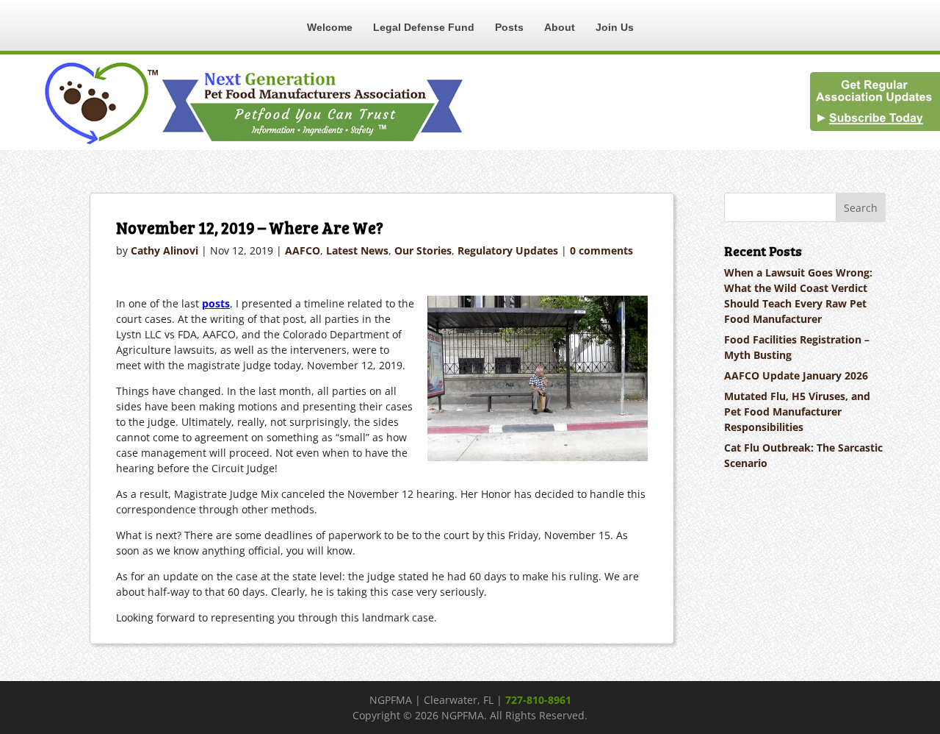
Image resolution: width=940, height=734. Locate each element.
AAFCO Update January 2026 (796, 375)
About (559, 27)
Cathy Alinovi (164, 250)
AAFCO (302, 250)
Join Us (615, 27)
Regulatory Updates (508, 250)
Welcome (329, 27)
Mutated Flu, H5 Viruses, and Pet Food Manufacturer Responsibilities (797, 411)
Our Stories (423, 250)
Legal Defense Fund (423, 27)
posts (216, 303)
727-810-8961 (538, 700)
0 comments (601, 250)
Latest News (357, 250)
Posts (509, 27)
